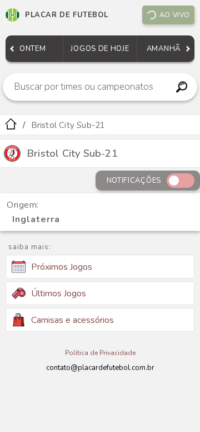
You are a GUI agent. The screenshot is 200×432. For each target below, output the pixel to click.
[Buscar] (181, 87)
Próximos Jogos (61, 267)
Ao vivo (174, 15)
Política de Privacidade (100, 352)
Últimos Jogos (58, 293)
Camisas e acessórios (72, 320)
